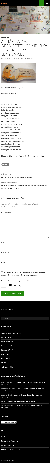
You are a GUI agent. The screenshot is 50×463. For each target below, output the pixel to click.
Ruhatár (4, 358)
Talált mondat (6, 367)
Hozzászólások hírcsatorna (10, 445)
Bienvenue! (5, 337)
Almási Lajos (18, 59)
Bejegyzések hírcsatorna (9, 441)
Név (3, 243)
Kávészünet (5, 37)
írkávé (4, 3)
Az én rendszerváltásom (9, 333)
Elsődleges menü (47, 3)
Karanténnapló (7, 309)
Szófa (3, 363)
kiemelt (5, 164)
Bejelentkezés (6, 437)
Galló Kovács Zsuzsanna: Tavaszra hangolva (16, 175)
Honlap (4, 262)
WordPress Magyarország (10, 449)
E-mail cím (5, 252)
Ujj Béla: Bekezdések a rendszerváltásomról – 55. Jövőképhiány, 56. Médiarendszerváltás (24, 185)
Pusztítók (4, 354)
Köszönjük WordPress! (8, 460)
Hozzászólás (31, 59)
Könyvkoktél (5, 350)
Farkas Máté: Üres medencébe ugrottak (21, 401)
